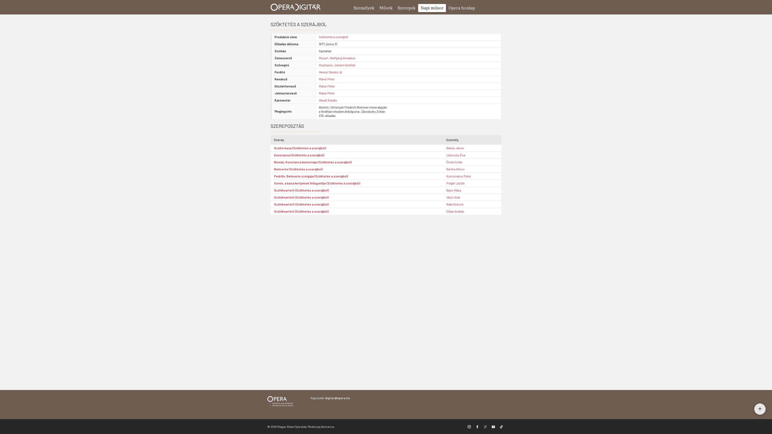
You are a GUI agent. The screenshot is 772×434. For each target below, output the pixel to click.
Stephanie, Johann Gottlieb (337, 65)
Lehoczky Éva (455, 155)
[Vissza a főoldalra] (280, 401)
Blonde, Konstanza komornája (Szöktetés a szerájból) (313, 162)
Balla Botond (454, 204)
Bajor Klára (453, 190)
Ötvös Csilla (454, 162)
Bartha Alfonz (455, 169)
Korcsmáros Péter (458, 176)
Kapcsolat (330, 398)
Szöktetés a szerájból (333, 37)
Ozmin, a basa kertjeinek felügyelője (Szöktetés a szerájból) (317, 183)
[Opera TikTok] (501, 426)
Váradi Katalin (328, 100)
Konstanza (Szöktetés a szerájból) (299, 155)
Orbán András (455, 211)
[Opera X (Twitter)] (485, 426)
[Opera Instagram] (469, 426)
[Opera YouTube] (493, 426)
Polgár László (455, 183)
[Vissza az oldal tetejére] (760, 409)
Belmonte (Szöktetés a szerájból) (298, 169)
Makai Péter (327, 79)
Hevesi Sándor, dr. (331, 72)
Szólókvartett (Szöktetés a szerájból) (301, 190)
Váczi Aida (453, 197)
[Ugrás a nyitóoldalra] (296, 7)
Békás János (455, 148)
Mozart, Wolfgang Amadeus (337, 58)
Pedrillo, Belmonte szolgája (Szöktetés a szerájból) (311, 176)
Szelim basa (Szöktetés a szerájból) (300, 148)
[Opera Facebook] (477, 426)
